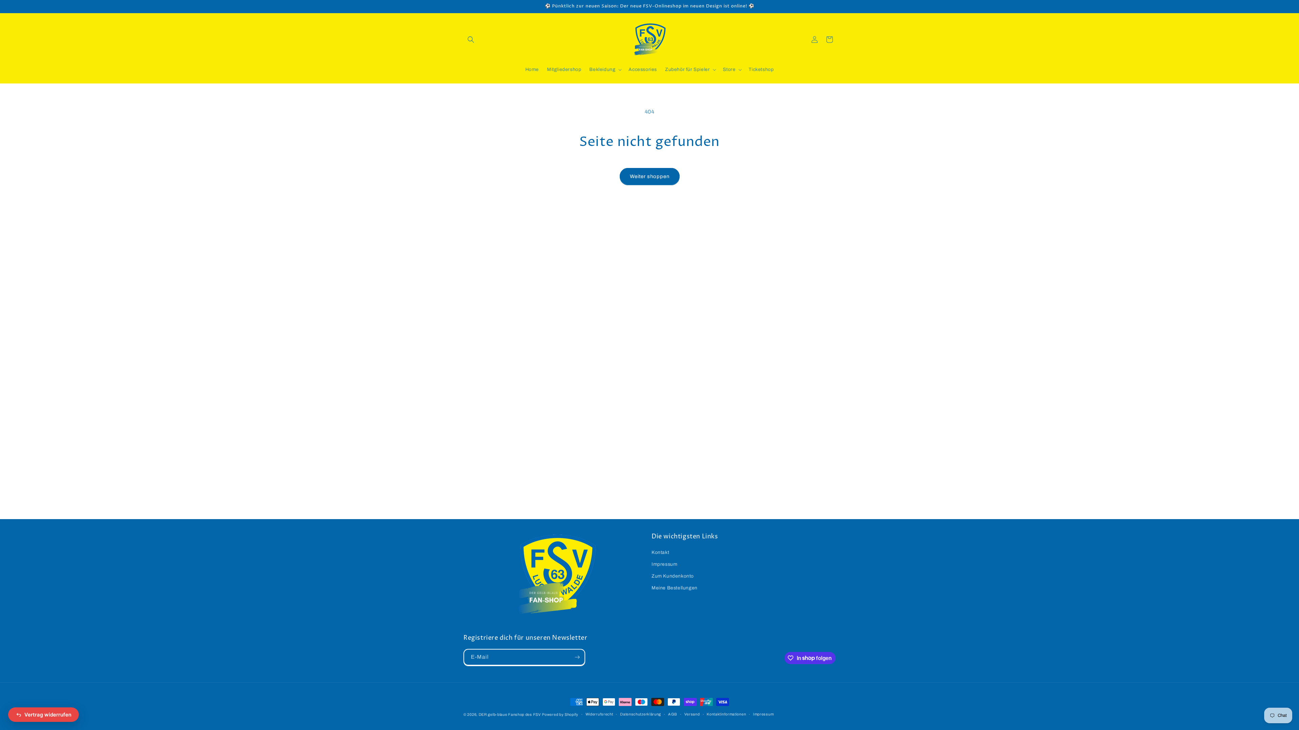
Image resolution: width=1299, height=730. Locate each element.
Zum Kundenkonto (673, 576)
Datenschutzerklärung (640, 714)
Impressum (664, 564)
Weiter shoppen (649, 176)
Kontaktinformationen (726, 714)
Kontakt (660, 552)
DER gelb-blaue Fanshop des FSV (510, 714)
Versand (692, 714)
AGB (672, 714)
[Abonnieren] (577, 657)
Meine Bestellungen (675, 587)
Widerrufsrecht (599, 714)
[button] (470, 39)
